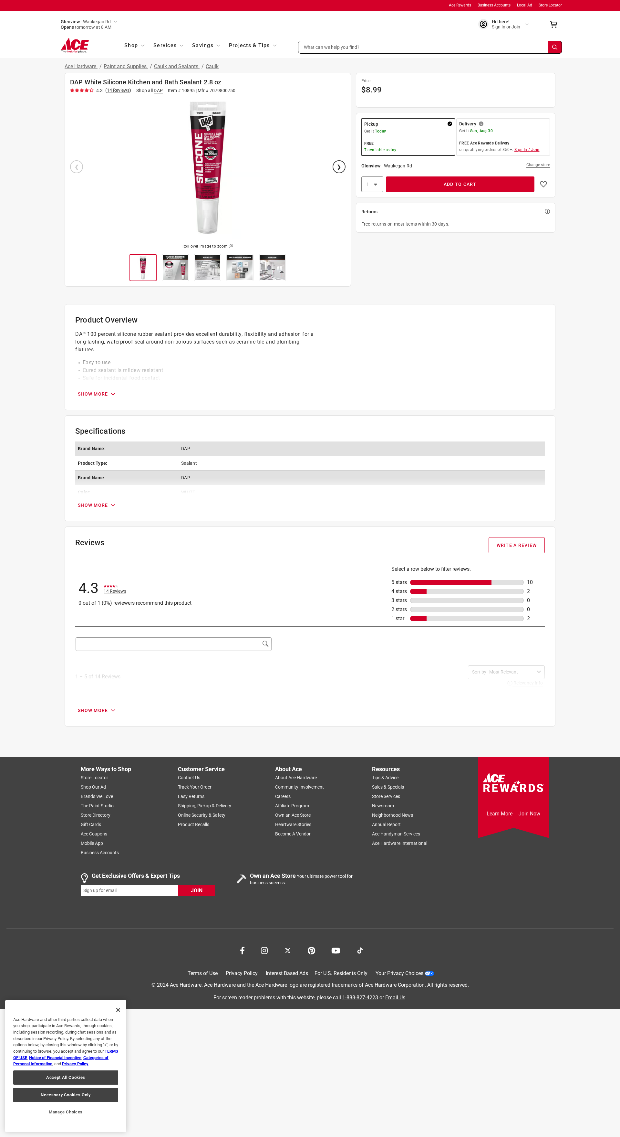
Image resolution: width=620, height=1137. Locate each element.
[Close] (118, 1010)
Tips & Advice (385, 777)
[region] (65, 1066)
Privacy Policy (242, 973)
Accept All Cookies (65, 1077)
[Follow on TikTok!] (360, 950)
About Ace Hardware (296, 777)
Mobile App (92, 843)
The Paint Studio (97, 805)
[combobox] (512, 672)
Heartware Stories (293, 824)
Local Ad (524, 5)
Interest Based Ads (287, 973)
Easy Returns (191, 796)
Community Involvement (299, 787)
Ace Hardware (81, 66)
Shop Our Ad (93, 787)
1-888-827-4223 (360, 997)
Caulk (212, 66)
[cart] (555, 24)
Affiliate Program (292, 805)
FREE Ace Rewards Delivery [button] (484, 143)
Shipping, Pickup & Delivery (204, 805)
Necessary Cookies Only (65, 1094)
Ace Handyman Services (396, 833)
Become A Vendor (293, 833)
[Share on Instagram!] (264, 950)
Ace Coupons (94, 833)
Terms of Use (203, 973)
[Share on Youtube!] (335, 950)
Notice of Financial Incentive (55, 1057)
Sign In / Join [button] (527, 149)
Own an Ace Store (293, 815)
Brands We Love (97, 796)
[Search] (555, 47)
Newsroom (383, 805)
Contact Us (189, 777)
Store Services (386, 796)
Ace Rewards (460, 5)
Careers (283, 796)
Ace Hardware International (399, 843)
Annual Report (386, 824)
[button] (430, 47)
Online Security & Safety (201, 815)
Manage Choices (66, 1112)
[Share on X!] (288, 950)
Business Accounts (494, 5)
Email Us (395, 997)
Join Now (529, 814)
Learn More (499, 814)
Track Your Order (195, 787)
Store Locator (550, 5)
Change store (538, 165)
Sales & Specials (388, 787)
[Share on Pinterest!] (311, 950)
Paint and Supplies (126, 66)
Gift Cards (91, 824)
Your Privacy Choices (399, 973)
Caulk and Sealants (177, 66)
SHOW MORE (93, 394)
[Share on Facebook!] (242, 950)
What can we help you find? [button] (332, 46)
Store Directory (95, 815)
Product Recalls (193, 824)
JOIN (196, 890)
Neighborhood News (392, 815)
